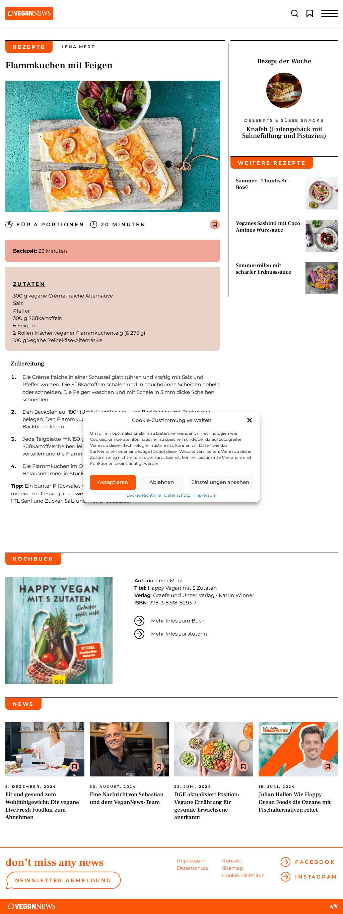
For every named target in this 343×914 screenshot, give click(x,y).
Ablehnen (161, 482)
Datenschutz (177, 495)
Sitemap (232, 868)
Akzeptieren (112, 482)
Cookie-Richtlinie (143, 495)
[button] (249, 420)
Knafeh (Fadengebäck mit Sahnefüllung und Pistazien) (284, 132)
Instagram (316, 877)
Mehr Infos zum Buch (178, 620)
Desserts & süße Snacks (284, 120)
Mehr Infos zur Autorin (179, 634)
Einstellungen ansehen (220, 482)
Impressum (205, 495)
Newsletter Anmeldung (63, 880)
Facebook (315, 862)
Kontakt (232, 860)
